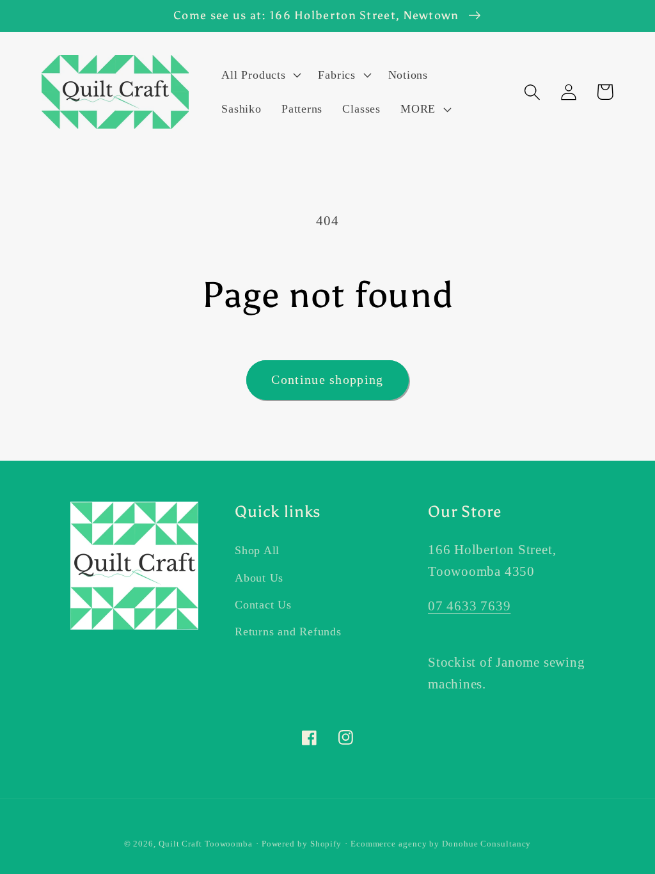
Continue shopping (327, 379)
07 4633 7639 (469, 605)
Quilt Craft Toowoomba (206, 843)
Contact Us (263, 604)
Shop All (257, 550)
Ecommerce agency (389, 843)
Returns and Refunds (288, 631)
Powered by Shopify (302, 843)
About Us (259, 577)
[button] (260, 75)
